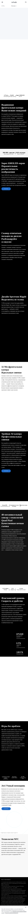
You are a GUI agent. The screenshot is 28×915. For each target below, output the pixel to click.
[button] (2, 2)
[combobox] (5, 6)
